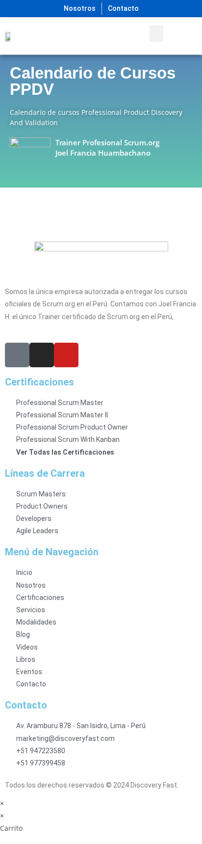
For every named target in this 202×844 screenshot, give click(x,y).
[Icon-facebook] (17, 355)
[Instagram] (41, 355)
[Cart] (182, 36)
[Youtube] (66, 355)
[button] (156, 34)
